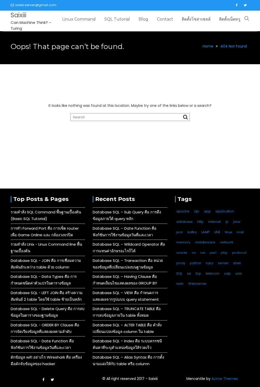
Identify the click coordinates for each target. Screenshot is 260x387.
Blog (143, 19)
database (184, 221)
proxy (180, 263)
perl (213, 252)
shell (237, 263)
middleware (205, 242)
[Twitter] (245, 5)
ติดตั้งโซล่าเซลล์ (196, 19)
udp (227, 273)
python (195, 263)
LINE (217, 232)
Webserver (197, 283)
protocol (239, 252)
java (236, 221)
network (226, 242)
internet (214, 221)
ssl (189, 273)
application (224, 211)
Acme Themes (225, 378)
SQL (179, 273)
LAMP (205, 232)
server (223, 263)
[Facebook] (236, 5)
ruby (209, 263)
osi (202, 252)
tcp (198, 273)
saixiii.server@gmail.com (35, 5)
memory (183, 242)
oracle (181, 252)
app (207, 211)
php (224, 252)
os (194, 252)
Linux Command (79, 19)
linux (228, 232)
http (200, 221)
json (179, 232)
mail (240, 232)
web (180, 283)
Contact (165, 19)
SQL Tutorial (117, 19)
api (196, 211)
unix (238, 273)
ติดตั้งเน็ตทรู (229, 19)
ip (227, 221)
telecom (213, 273)
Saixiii (18, 15)
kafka (192, 232)
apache (182, 211)
